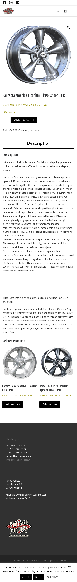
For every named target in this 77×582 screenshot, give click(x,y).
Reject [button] (38, 577)
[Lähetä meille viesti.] (17, 2)
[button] (68, 27)
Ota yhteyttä (12, 439)
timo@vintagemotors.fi (18, 459)
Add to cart (24, 119)
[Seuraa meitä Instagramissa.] (11, 2)
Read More (51, 577)
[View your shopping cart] (65, 11)
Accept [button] (25, 577)
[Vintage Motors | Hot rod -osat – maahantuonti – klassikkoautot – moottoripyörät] (8, 10)
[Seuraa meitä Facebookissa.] (4, 2)
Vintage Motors (30, 560)
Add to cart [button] (12, 404)
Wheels (34, 130)
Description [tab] (39, 143)
